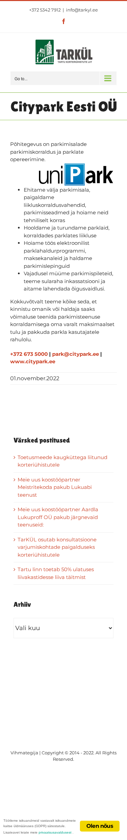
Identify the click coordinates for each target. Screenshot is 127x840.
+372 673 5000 (29, 354)
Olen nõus (99, 826)
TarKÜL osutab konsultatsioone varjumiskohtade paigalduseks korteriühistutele (57, 547)
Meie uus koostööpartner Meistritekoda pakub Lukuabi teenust (55, 487)
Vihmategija (24, 752)
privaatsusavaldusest (55, 832)
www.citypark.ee (32, 361)
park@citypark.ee (75, 354)
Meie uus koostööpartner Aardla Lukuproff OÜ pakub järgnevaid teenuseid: (58, 517)
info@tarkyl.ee (82, 10)
